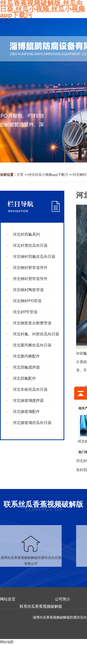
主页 (20, 174)
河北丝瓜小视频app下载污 (48, 174)
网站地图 (7, 642)
